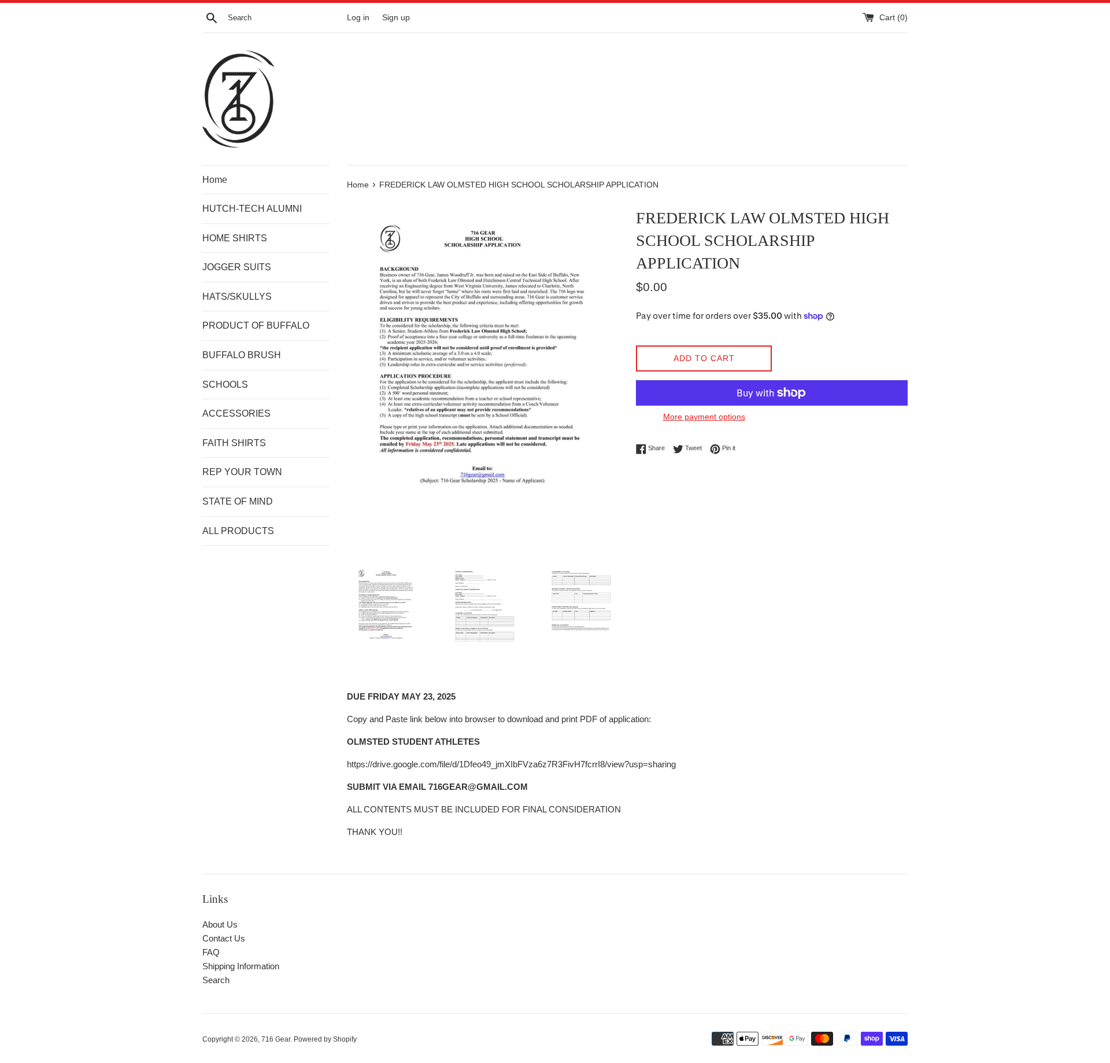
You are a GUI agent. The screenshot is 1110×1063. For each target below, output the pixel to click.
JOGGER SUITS (236, 267)
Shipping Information (240, 966)
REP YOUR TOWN (242, 472)
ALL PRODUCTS (238, 531)
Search (216, 980)
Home (214, 180)
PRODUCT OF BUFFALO (255, 325)
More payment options (704, 416)
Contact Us (223, 938)
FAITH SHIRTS (234, 443)
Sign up (396, 17)
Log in (358, 17)
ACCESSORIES (236, 413)
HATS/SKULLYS (237, 296)
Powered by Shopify (325, 1039)
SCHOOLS (225, 384)
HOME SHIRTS (234, 238)
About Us (220, 924)
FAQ (211, 952)
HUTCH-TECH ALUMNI (252, 209)
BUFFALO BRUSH (241, 355)
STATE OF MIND (237, 501)
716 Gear (275, 1039)
